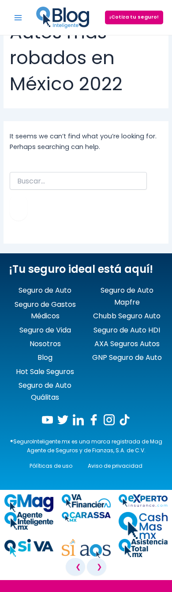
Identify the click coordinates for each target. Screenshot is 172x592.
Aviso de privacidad (115, 466)
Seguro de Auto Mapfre (127, 296)
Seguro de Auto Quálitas (45, 391)
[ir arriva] (9, 587)
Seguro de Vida (45, 330)
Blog (44, 357)
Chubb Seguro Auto (127, 316)
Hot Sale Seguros (45, 372)
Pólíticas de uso (51, 466)
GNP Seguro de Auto (127, 357)
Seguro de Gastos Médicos (45, 310)
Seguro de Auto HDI (126, 330)
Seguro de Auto (45, 290)
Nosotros (45, 344)
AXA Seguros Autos (127, 344)
